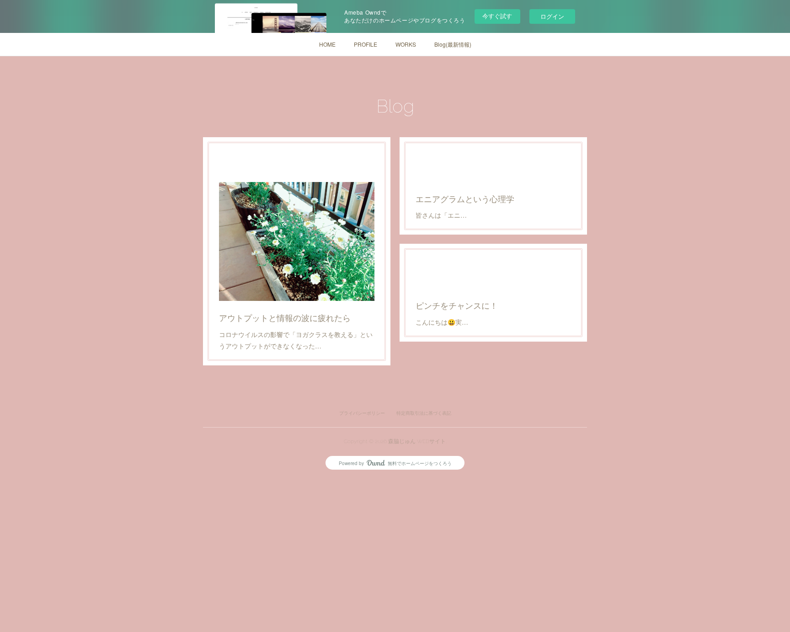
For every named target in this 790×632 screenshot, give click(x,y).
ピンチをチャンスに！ (457, 305)
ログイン (552, 16)
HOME (327, 44)
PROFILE (365, 44)
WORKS (405, 44)
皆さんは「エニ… (441, 215)
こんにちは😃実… (442, 322)
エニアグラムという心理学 (465, 198)
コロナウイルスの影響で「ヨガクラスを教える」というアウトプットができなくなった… (296, 340)
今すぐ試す (497, 15)
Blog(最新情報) (452, 44)
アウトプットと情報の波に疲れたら (285, 317)
